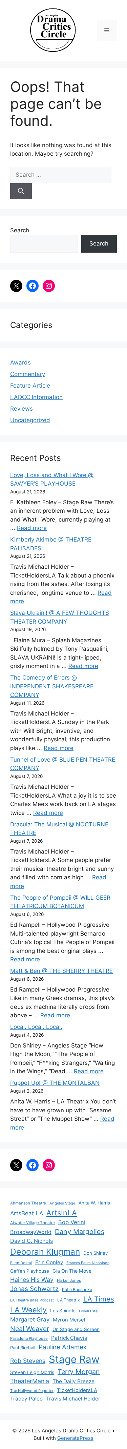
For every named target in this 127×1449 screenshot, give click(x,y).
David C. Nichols (31, 1240)
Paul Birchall (22, 1347)
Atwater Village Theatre (32, 1222)
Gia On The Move (71, 1271)
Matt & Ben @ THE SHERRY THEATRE (61, 970)
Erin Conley (49, 1262)
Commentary (27, 374)
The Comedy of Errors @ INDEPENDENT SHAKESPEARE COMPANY (51, 686)
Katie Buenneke (77, 1289)
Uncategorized (30, 420)
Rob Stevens (27, 1360)
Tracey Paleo (26, 1398)
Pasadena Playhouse (29, 1338)
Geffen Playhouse (29, 1271)
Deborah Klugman (45, 1252)
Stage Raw (74, 1359)
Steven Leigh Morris (32, 1372)
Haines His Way (32, 1279)
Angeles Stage (62, 1203)
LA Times (98, 1299)
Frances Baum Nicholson (87, 1262)
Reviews (21, 408)
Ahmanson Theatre (28, 1203)
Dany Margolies (79, 1232)
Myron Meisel (69, 1320)
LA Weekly (28, 1309)
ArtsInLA (61, 1212)
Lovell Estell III (91, 1311)
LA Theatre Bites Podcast (32, 1300)
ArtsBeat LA (26, 1213)
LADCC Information (36, 397)
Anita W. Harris (94, 1203)
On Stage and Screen (76, 1329)
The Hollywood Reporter (32, 1390)
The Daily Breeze (73, 1381)
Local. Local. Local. (36, 1026)
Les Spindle (63, 1310)
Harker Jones (69, 1280)
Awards (20, 362)
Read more (32, 528)
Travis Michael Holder (73, 1398)
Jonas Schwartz (34, 1289)
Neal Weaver (29, 1329)
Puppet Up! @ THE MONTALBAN (55, 1082)
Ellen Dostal (21, 1262)
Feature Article (30, 385)
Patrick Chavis (69, 1338)
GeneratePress (75, 1438)
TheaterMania (29, 1381)
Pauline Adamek (63, 1347)
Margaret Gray (29, 1319)
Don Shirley (95, 1253)
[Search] (21, 191)
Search (19, 230)
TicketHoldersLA (77, 1390)
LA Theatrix (68, 1300)
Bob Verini (71, 1222)
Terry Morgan (79, 1372)
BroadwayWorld (30, 1232)
